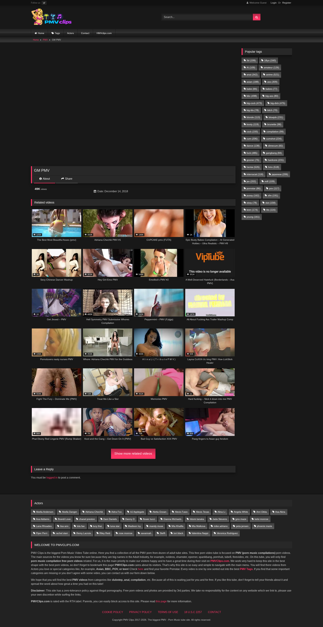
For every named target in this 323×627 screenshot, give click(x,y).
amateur (271, 67)
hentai (253, 167)
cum (252, 138)
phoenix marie (264, 526)
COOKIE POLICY (112, 612)
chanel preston (87, 519)
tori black (178, 533)
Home (41, 33)
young (253, 216)
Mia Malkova (198, 526)
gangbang (274, 153)
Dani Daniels (110, 519)
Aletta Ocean (159, 511)
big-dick (278, 103)
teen (252, 209)
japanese (280, 174)
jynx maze (241, 519)
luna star (115, 526)
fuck (252, 153)
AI (251, 67)
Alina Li (221, 511)
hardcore (276, 160)
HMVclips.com (104, 33)
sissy (252, 202)
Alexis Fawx (181, 511)
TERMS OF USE (168, 612)
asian (253, 81)
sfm (273, 195)
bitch (272, 110)
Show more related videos (133, 453)
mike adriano (221, 526)
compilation (275, 131)
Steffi (162, 533)
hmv (273, 167)
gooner (253, 160)
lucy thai (97, 526)
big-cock (254, 103)
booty (253, 124)
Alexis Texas (202, 511)
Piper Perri (41, 533)
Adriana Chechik (94, 511)
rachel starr (62, 533)
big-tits (253, 110)
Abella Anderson (44, 511)
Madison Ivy (134, 526)
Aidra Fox (116, 511)
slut (270, 202)
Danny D (130, 519)
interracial (255, 174)
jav (251, 181)
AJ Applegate (137, 511)
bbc (252, 96)
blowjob (276, 117)
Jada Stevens (219, 519)
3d (251, 60)
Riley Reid (104, 533)
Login (274, 2)
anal (252, 74)
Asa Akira (280, 511)
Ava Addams (42, 519)
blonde (253, 117)
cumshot (274, 138)
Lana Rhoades (44, 526)
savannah (146, 533)
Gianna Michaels (172, 519)
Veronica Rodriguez (227, 533)
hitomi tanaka (197, 519)
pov (274, 188)
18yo (270, 60)
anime (272, 74)
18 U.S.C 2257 (193, 612)
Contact (85, 33)
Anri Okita (261, 511)
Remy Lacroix (83, 533)
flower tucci (149, 519)
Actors (70, 33)
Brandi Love (64, 519)
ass (272, 81)
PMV (45, 40)
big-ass (271, 96)
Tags (57, 33)
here (140, 569)
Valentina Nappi (200, 533)
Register (286, 2)
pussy (253, 195)
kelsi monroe (261, 519)
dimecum (275, 145)
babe (252, 88)
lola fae (81, 526)
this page (161, 601)
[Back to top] (312, 617)
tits (271, 209)
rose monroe (125, 533)
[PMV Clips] (51, 17)
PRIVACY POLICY (140, 612)
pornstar (254, 188)
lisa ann (64, 526)
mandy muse (156, 526)
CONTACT (214, 612)
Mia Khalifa (177, 526)
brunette (274, 124)
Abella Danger (69, 511)
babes (271, 88)
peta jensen (242, 526)
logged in (52, 477)
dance (253, 145)
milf (270, 181)
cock (252, 131)
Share (68, 178)
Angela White (241, 511)
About (46, 178)
